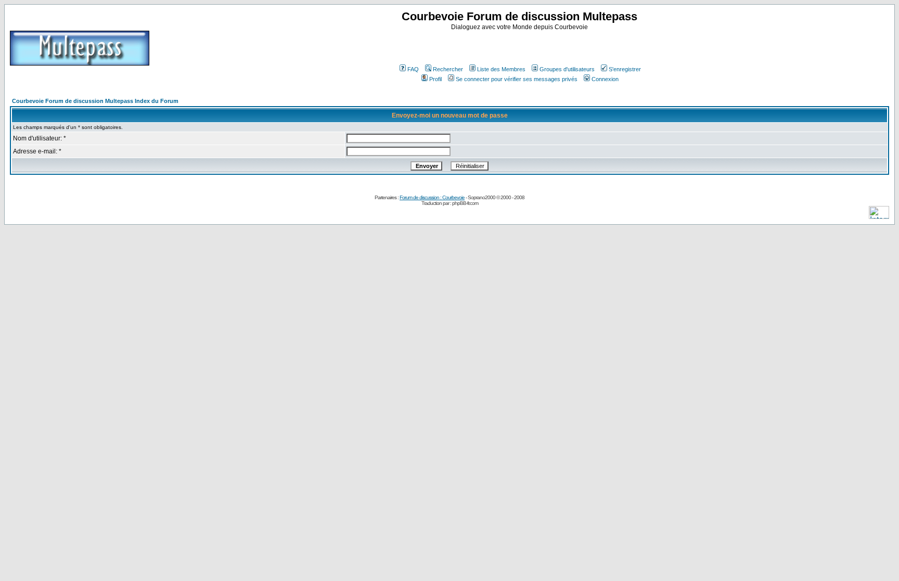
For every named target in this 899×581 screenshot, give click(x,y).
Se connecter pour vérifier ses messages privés (516, 79)
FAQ (413, 69)
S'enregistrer (625, 69)
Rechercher (448, 69)
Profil (435, 79)
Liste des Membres (501, 69)
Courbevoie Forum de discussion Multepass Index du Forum (95, 101)
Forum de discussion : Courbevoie (432, 197)
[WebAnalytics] (879, 216)
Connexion (605, 79)
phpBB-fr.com (465, 203)
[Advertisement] (521, 46)
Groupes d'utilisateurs (567, 69)
